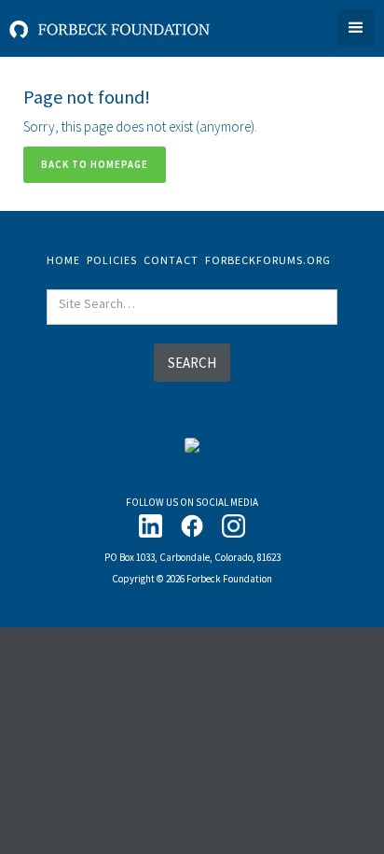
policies (112, 260)
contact (171, 260)
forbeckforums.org (268, 260)
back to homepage (94, 164)
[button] (356, 28)
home (63, 260)
